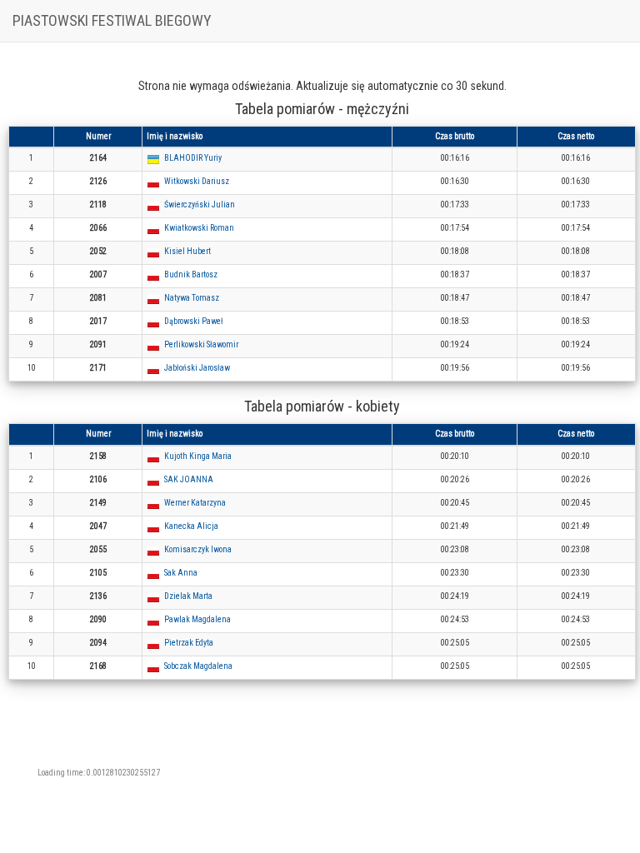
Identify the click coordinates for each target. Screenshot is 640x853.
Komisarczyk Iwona (198, 549)
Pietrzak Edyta (188, 642)
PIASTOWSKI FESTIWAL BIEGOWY (112, 20)
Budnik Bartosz (191, 274)
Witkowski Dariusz (196, 181)
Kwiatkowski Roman (199, 227)
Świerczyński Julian (199, 204)
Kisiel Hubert (187, 251)
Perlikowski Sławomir (201, 344)
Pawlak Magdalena (197, 619)
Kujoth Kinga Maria (198, 456)
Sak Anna (181, 572)
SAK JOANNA (188, 479)
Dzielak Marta (188, 596)
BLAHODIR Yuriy (193, 157)
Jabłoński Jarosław (197, 367)
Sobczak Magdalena (198, 666)
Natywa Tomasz (191, 297)
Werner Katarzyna (195, 502)
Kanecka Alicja (191, 526)
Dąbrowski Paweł (193, 321)
